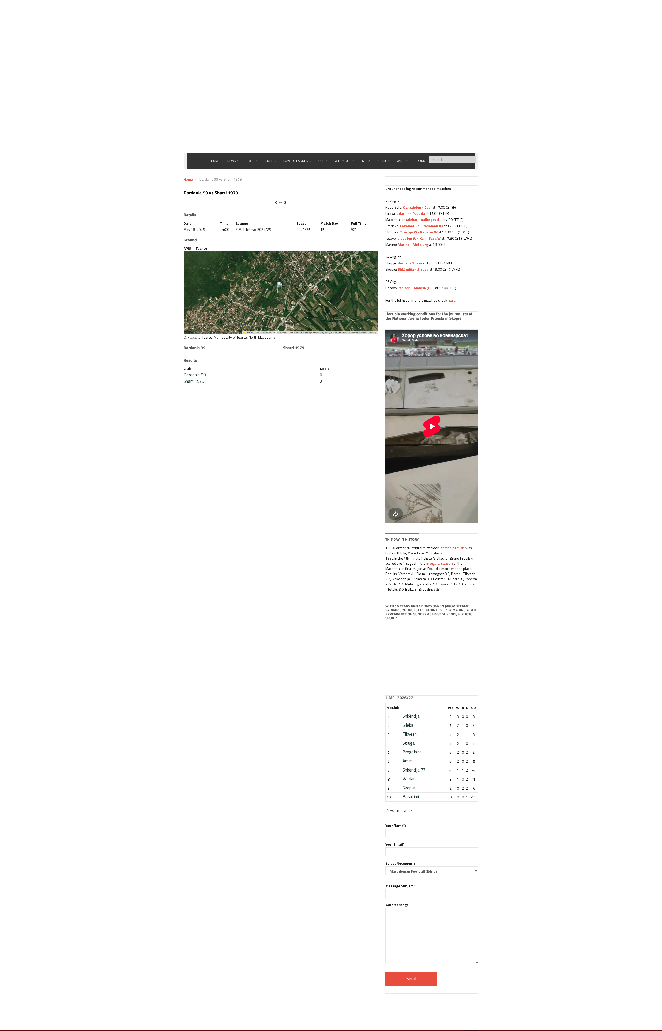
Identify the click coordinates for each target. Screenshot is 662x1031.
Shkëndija (411, 716)
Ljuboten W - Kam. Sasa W (419, 238)
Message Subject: (400, 886)
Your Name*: (395, 825)
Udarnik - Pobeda (410, 213)
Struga (409, 743)
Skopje (409, 787)
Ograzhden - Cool (417, 207)
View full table (398, 810)
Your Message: (397, 904)
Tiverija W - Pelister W (419, 232)
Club (395, 707)
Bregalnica (412, 752)
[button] (280, 287)
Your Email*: (395, 844)
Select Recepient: (400, 863)
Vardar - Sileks (410, 263)
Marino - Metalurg (413, 244)
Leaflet (249, 332)
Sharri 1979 (194, 381)
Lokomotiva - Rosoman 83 (421, 225)
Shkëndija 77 (414, 770)
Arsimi (408, 761)
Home (188, 179)
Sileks (408, 725)
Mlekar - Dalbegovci (422, 219)
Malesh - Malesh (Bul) (416, 288)
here (451, 300)
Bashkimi (411, 796)
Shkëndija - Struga (413, 269)
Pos (389, 707)
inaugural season (439, 563)
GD (473, 707)
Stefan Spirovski (452, 548)
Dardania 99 (195, 374)
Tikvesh (410, 734)
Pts (450, 707)
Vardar (409, 778)
